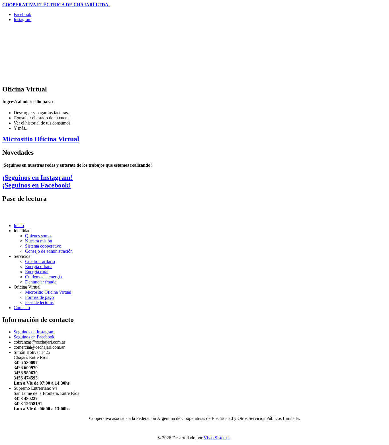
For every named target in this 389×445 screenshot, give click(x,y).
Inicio (19, 225)
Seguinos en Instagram (34, 331)
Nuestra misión (38, 240)
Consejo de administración (49, 251)
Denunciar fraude (40, 281)
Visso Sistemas (217, 437)
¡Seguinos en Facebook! (36, 185)
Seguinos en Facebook (34, 336)
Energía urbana (38, 266)
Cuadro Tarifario (40, 261)
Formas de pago (39, 297)
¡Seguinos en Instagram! (37, 177)
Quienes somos (38, 235)
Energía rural (36, 271)
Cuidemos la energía (43, 276)
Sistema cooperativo (43, 246)
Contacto (22, 307)
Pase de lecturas (39, 302)
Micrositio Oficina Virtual (40, 139)
